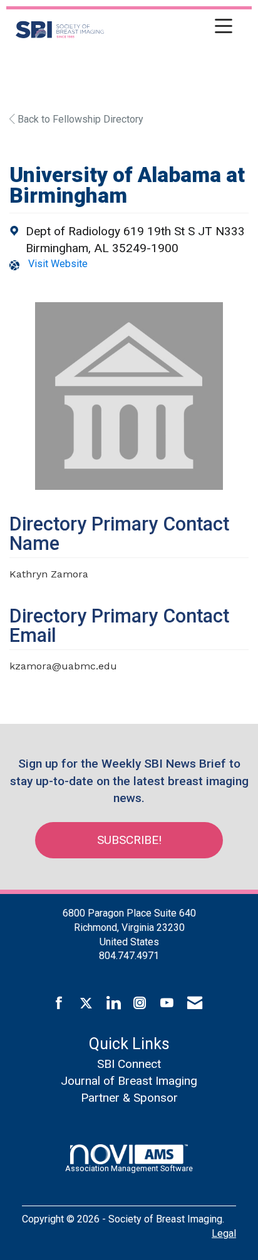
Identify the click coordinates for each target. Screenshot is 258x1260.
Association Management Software (129, 1168)
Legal (224, 1233)
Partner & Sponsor (129, 1097)
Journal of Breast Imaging (129, 1081)
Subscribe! (129, 840)
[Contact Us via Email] (194, 1003)
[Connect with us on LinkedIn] (113, 1003)
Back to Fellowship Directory (79, 119)
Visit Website (58, 264)
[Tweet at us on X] (86, 1003)
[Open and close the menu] (171, 28)
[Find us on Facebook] (59, 1003)
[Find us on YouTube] (167, 1003)
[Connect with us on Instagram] (140, 1003)
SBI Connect (129, 1064)
